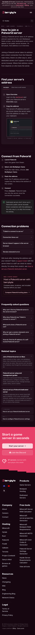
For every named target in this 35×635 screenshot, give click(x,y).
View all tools (25, 567)
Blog (4, 590)
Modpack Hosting (23, 490)
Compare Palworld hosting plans (16, 292)
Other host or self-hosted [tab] (18, 87)
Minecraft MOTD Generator (26, 534)
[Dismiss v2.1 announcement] (33, 2)
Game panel (19, 5)
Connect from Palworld (16, 156)
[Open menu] (31, 12)
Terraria (5, 552)
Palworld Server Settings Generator (26, 551)
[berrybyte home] (9, 12)
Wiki (2, 26)
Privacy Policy (7, 615)
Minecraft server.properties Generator (26, 518)
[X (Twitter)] (4, 491)
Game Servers (25, 485)
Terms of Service (5, 610)
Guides (7, 21)
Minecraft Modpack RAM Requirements (25, 527)
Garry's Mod (6, 559)
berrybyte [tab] (6, 87)
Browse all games (6, 565)
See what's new (21, 3)
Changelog (6, 582)
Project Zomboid (8, 556)
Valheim (5, 548)
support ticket (22, 261)
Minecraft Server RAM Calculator (26, 510)
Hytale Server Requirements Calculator (25, 560)
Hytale (4, 532)
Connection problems (15, 226)
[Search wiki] (32, 20)
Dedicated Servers (24, 496)
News (4, 578)
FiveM (4, 544)
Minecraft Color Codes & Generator (26, 542)
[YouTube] (9, 486)
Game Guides (11, 26)
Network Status (8, 598)
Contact (5, 517)
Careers (5, 513)
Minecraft (6, 528)
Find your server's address (12, 81)
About (4, 509)
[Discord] (4, 486)
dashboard (19, 97)
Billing (27, 5)
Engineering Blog (8, 594)
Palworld (20, 26)
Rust (4, 536)
